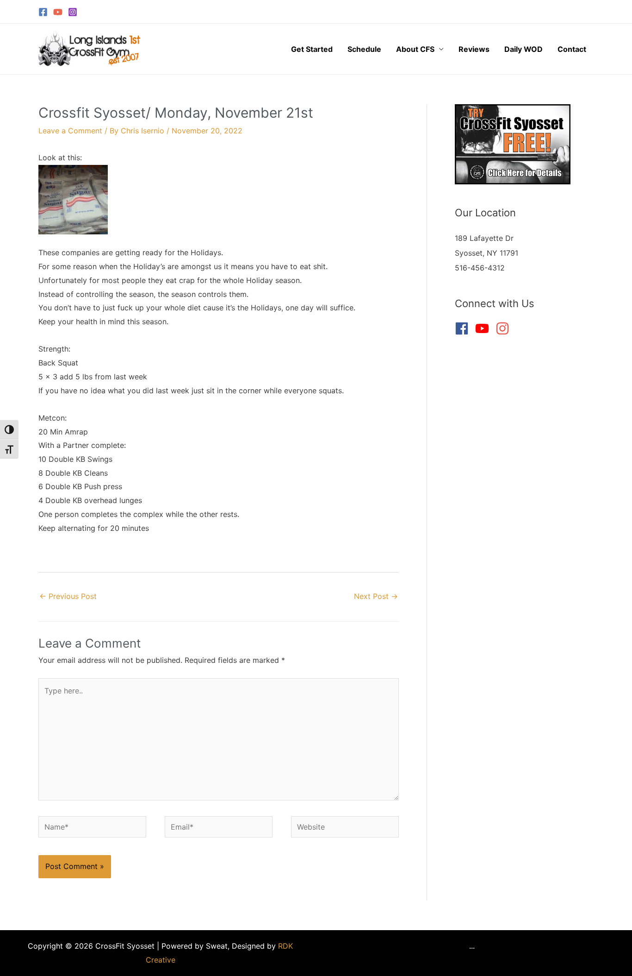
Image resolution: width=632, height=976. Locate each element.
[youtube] (484, 328)
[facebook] (464, 328)
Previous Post (68, 596)
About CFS (415, 49)
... (472, 946)
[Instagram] (72, 12)
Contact (572, 49)
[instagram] (505, 328)
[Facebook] (43, 12)
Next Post (376, 596)
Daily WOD (523, 49)
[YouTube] (57, 12)
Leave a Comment (70, 130)
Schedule (364, 49)
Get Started (312, 49)
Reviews (474, 49)
